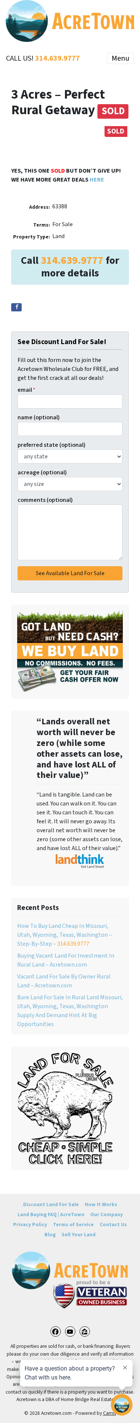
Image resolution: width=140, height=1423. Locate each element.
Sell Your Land (79, 1234)
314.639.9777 (57, 58)
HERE (97, 180)
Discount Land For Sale (51, 1204)
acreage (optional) (42, 472)
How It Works (101, 1204)
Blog (50, 1234)
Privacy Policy (30, 1224)
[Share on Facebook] (16, 307)
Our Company (106, 1214)
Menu (120, 58)
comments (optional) (45, 500)
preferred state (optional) (51, 445)
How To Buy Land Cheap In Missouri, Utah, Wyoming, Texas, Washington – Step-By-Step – (64, 935)
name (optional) (39, 417)
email (26, 390)
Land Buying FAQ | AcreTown (51, 1214)
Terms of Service (73, 1224)
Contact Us (113, 1224)
